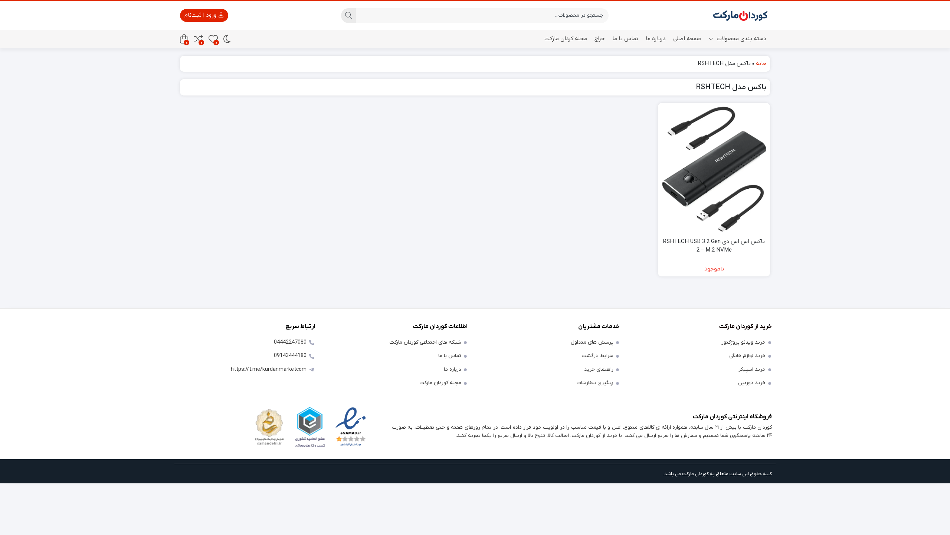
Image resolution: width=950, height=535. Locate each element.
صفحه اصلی (687, 38)
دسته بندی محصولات (740, 38)
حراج (599, 38)
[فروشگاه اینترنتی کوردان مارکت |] (740, 15)
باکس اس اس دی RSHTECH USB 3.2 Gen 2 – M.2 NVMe (714, 246)
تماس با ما (625, 38)
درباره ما (656, 38)
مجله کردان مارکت (565, 38)
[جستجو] (348, 15)
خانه (761, 63)
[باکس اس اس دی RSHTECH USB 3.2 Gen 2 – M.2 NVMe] (714, 169)
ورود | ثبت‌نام (201, 15)
